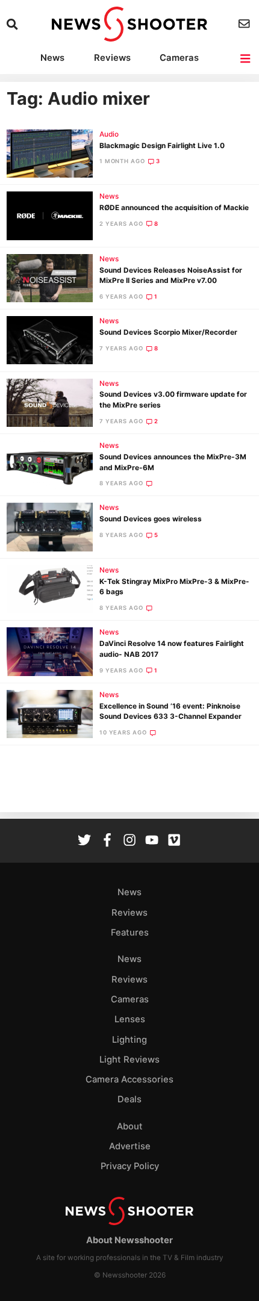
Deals (129, 1099)
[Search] (13, 24)
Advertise (130, 1146)
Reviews (112, 57)
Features (130, 932)
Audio (109, 134)
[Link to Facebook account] (107, 841)
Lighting (129, 1039)
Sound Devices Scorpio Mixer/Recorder (168, 332)
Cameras (179, 57)
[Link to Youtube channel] (151, 841)
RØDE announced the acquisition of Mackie (174, 207)
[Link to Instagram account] (129, 841)
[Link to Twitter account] (84, 841)
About (130, 1126)
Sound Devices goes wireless (150, 519)
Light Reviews (129, 1059)
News (52, 57)
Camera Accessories (129, 1079)
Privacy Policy (130, 1166)
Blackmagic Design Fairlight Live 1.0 (162, 145)
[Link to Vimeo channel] (174, 841)
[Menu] (246, 58)
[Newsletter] (245, 23)
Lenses (129, 1019)
